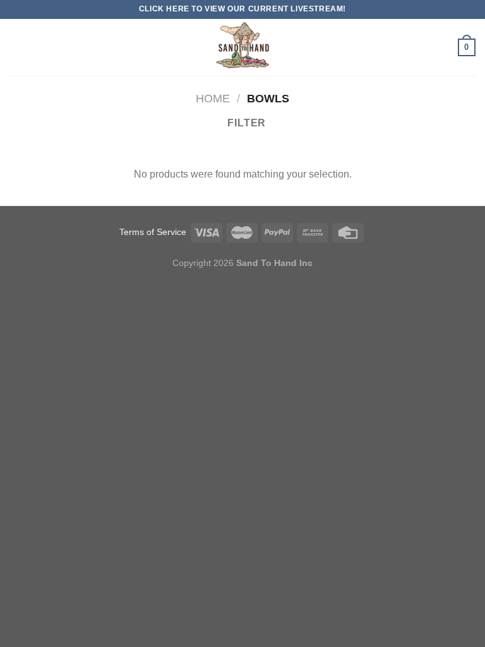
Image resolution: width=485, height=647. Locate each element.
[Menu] (17, 47)
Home (213, 98)
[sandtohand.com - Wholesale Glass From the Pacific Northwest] (242, 47)
